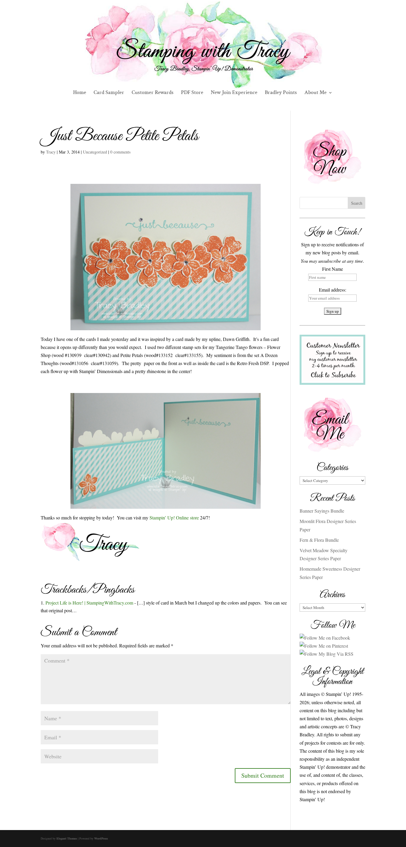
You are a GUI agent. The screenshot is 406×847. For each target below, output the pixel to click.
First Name (332, 269)
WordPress (101, 838)
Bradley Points (281, 93)
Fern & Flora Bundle (319, 540)
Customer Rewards (153, 93)
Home (79, 93)
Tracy (51, 152)
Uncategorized (95, 152)
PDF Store (192, 93)
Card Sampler (109, 93)
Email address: (332, 289)
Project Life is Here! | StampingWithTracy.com (89, 602)
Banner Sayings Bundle (322, 511)
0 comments (120, 152)
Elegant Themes (66, 838)
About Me (315, 93)
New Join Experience (234, 93)
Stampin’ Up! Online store (175, 517)
